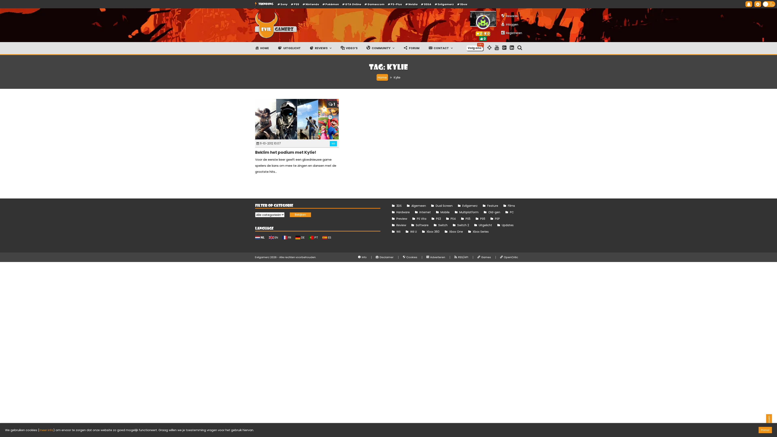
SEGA (427, 4)
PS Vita (421, 219)
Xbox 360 (433, 232)
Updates (508, 225)
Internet (425, 212)
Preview (401, 219)
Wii (333, 143)
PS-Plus (396, 4)
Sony (284, 4)
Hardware (403, 212)
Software (422, 225)
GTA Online (353, 4)
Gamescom (375, 4)
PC (512, 212)
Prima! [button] (765, 430)
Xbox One (456, 232)
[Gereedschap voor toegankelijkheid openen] (757, 4)
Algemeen (418, 206)
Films (511, 206)
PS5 (296, 4)
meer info (46, 430)
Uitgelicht (485, 225)
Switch (443, 225)
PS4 (453, 219)
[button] (769, 4)
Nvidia (413, 4)
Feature (492, 206)
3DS (399, 206)
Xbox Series (481, 232)
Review (401, 225)
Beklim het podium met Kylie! (285, 152)
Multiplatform (469, 212)
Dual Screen (444, 206)
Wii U (413, 232)
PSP (497, 219)
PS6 (482, 219)
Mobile (445, 212)
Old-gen (494, 212)
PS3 (438, 219)
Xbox (463, 4)
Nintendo (312, 4)
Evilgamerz (446, 4)
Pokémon (332, 4)
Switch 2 (463, 225)
